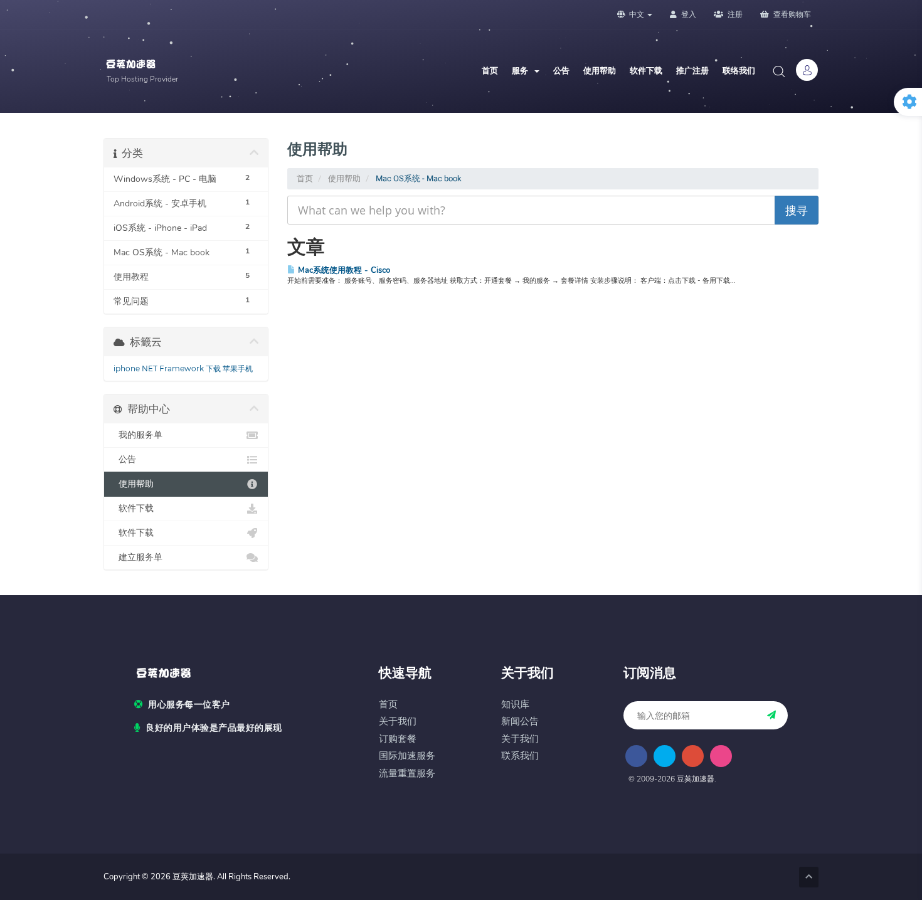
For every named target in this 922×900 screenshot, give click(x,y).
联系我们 (520, 756)
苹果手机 (238, 368)
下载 (213, 368)
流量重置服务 (407, 773)
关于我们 (397, 721)
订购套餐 (397, 739)
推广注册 (692, 71)
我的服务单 (138, 435)
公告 (561, 71)
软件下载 (646, 71)
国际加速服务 (407, 756)
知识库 (515, 704)
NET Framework (173, 368)
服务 (522, 71)
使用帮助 (599, 71)
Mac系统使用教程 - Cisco (342, 270)
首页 (490, 71)
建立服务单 (138, 557)
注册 (734, 14)
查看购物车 (791, 14)
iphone (127, 368)
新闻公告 (520, 721)
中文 (636, 14)
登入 (687, 14)
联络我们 (739, 71)
